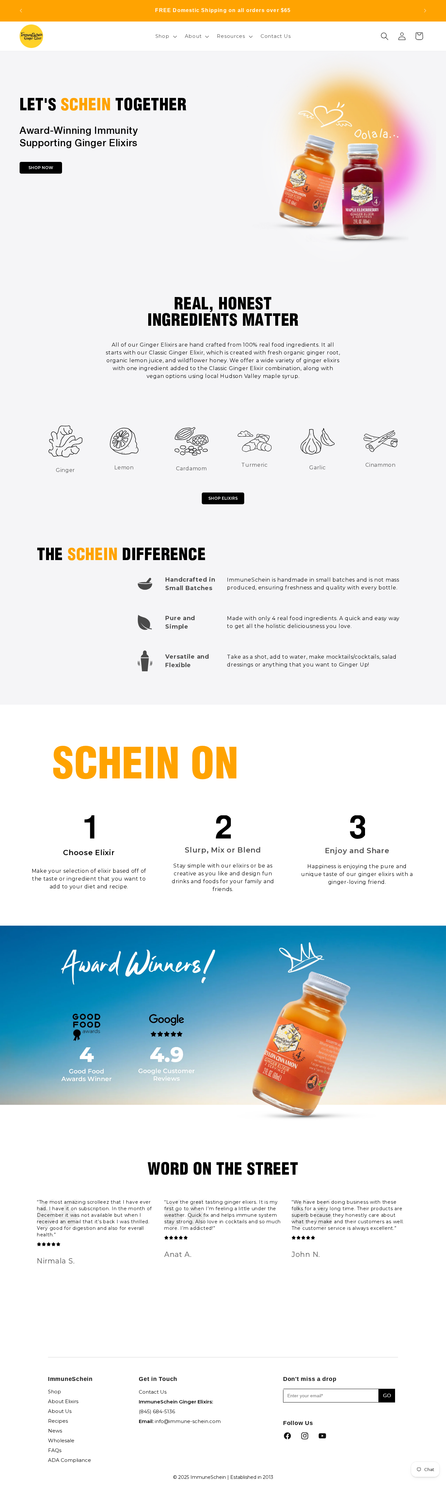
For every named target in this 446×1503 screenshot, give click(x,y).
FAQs (54, 1450)
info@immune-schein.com (188, 1421)
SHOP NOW (40, 167)
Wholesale (61, 1440)
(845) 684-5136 (157, 1411)
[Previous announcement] (21, 10)
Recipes (58, 1421)
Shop (54, 1391)
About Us (60, 1411)
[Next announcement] (425, 10)
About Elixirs (63, 1401)
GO (387, 1395)
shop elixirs (223, 498)
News (55, 1431)
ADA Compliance (69, 1460)
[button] (165, 36)
